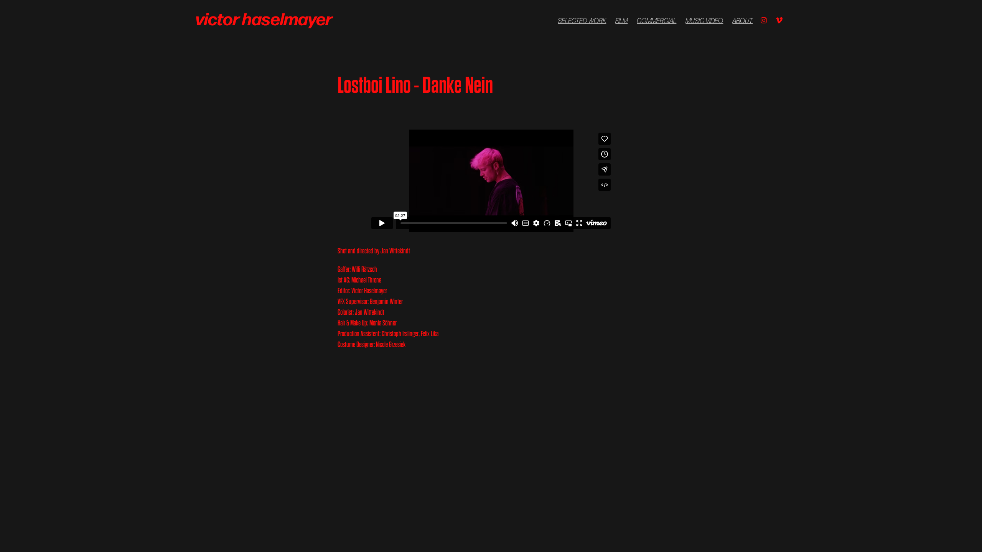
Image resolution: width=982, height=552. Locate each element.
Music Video (704, 20)
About (742, 20)
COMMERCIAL (656, 20)
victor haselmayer (265, 18)
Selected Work (582, 20)
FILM (621, 20)
